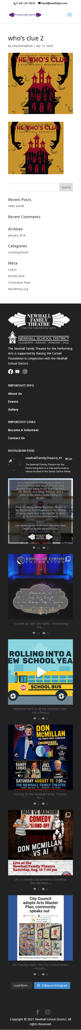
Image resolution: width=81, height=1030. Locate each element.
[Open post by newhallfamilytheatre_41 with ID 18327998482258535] (40, 842)
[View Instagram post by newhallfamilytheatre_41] (68, 538)
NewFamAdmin (22, 46)
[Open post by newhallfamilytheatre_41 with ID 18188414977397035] (40, 672)
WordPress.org (18, 289)
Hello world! (16, 206)
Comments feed (19, 282)
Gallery (13, 409)
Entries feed (16, 276)
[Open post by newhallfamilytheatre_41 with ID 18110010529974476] (40, 757)
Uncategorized (18, 252)
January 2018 (17, 235)
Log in (12, 269)
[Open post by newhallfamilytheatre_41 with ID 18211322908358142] (40, 511)
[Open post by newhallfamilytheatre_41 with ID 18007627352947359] (40, 928)
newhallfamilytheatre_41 (40, 482)
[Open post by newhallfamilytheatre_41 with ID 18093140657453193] (40, 586)
